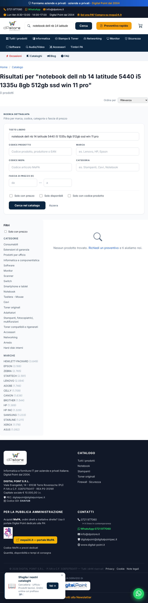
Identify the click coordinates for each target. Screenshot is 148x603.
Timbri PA (77, 46)
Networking (94, 38)
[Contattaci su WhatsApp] (138, 593)
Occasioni (15, 55)
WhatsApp (34, 9)
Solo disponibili (53, 195)
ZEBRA (12, 370)
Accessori (59, 46)
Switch (8, 281)
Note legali (133, 568)
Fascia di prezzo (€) (21, 176)
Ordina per (110, 100)
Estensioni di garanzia (16, 249)
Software (14, 46)
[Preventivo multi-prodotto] (140, 25)
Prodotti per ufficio (14, 254)
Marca (80, 145)
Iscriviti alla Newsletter (75, 597)
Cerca (84, 25)
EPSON (12, 366)
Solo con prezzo (24, 195)
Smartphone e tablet (16, 286)
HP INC (12, 410)
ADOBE (12, 385)
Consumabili (11, 244)
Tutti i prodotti (17, 38)
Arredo (8, 342)
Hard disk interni (13, 347)
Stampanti (84, 471)
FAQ (66, 55)
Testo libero (17, 129)
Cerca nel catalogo (27, 205)
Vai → (52, 585)
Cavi (6, 301)
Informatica (42, 38)
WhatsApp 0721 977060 (95, 528)
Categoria (83, 160)
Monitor (114, 38)
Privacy (110, 568)
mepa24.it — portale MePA (37, 539)
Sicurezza (134, 38)
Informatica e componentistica (21, 260)
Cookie (121, 568)
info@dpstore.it (55, 9)
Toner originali (12, 307)
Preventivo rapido (116, 25)
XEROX (12, 424)
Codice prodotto (20, 145)
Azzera (53, 205)
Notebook (9, 291)
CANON (13, 395)
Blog (53, 55)
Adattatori (10, 312)
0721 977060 (14, 9)
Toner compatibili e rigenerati (21, 326)
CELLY (12, 390)
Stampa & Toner (68, 38)
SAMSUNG (15, 414)
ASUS (12, 429)
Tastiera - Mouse (13, 296)
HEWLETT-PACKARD (21, 361)
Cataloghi (35, 55)
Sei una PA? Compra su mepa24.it (101, 14)
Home (3, 67)
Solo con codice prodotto (88, 195)
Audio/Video (36, 46)
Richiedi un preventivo (104, 248)
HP (10, 405)
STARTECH (15, 375)
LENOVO (14, 380)
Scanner (8, 275)
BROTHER (14, 400)
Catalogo (17, 67)
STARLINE (14, 419)
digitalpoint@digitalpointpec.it (29, 497)
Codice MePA (17, 160)
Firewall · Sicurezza (89, 481)
